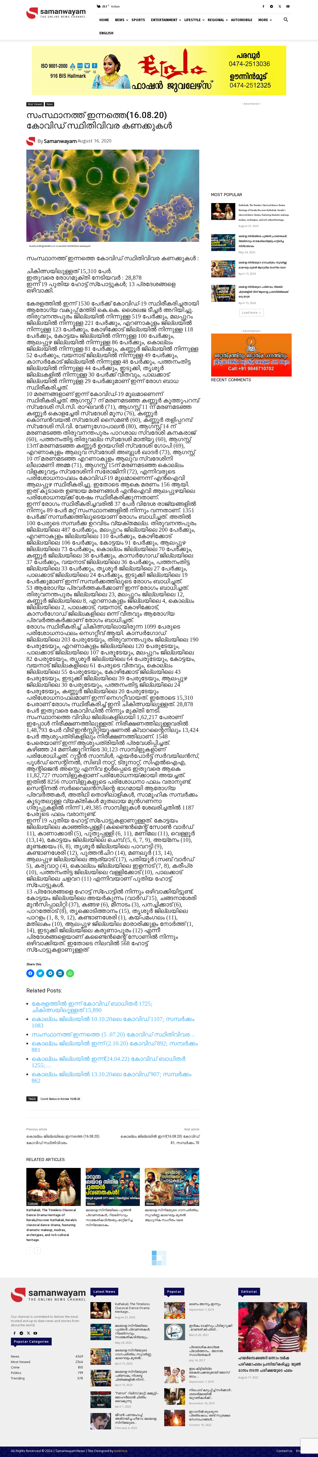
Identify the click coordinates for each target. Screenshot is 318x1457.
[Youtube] (288, 6)
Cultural (33, 1203)
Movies (91, 1203)
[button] (286, 19)
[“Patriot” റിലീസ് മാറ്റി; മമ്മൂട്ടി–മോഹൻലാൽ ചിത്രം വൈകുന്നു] (100, 1399)
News (119, 20)
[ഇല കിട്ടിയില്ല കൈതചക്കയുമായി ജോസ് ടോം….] (174, 1375)
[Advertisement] (251, 137)
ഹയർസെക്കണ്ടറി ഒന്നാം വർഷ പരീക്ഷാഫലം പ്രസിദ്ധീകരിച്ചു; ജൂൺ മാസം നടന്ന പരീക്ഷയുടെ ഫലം (269, 1364)
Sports (138, 20)
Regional (216, 20)
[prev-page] (29, 1250)
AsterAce (120, 1451)
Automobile (241, 20)
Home (104, 20)
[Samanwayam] (32, 141)
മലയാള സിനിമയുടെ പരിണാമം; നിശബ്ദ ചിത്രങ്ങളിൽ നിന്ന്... (131, 1375)
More (263, 20)
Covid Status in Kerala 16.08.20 (60, 1099)
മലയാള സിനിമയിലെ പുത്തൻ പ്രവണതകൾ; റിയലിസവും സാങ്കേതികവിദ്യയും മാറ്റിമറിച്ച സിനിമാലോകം (262, 241)
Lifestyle (192, 20)
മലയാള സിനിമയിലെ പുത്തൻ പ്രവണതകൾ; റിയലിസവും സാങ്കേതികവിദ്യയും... (132, 1331)
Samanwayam (60, 141)
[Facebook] (263, 6)
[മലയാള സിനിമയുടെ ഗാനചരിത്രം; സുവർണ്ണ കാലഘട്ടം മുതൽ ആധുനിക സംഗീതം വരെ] (172, 1187)
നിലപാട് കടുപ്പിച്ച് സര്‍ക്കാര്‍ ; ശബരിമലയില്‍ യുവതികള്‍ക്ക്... (210, 1394)
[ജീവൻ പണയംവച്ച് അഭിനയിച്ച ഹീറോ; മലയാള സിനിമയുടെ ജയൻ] (100, 1421)
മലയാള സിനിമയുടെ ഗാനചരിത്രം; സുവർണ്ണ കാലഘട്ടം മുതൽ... (133, 1354)
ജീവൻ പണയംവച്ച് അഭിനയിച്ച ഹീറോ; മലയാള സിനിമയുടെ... (135, 1418)
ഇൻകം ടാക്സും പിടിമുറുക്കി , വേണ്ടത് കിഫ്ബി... (210, 1327)
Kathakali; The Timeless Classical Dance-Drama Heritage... (132, 1308)
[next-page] (37, 1250)
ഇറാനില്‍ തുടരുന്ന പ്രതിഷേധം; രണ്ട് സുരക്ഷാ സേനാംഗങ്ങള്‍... (209, 1415)
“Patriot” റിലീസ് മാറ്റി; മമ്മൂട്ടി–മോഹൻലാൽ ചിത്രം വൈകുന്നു (137, 1397)
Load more (250, 312)
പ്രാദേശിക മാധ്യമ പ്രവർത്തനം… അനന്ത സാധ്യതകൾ (206, 1351)
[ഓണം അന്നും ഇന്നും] (174, 1310)
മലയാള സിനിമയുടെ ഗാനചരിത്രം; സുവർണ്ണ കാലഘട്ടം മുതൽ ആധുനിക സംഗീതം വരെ (172, 1215)
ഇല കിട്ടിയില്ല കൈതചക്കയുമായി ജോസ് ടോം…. (209, 1372)
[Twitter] (279, 6)
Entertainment (164, 20)
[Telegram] (271, 6)
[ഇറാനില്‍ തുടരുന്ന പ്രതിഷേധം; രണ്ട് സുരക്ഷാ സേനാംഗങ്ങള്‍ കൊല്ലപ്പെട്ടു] (174, 1418)
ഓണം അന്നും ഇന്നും (205, 1304)
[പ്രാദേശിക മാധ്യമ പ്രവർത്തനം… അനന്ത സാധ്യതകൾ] (174, 1353)
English (106, 33)
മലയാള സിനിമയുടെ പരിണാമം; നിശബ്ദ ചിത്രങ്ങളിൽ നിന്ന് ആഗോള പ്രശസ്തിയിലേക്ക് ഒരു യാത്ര (263, 292)
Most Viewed (35, 104)
